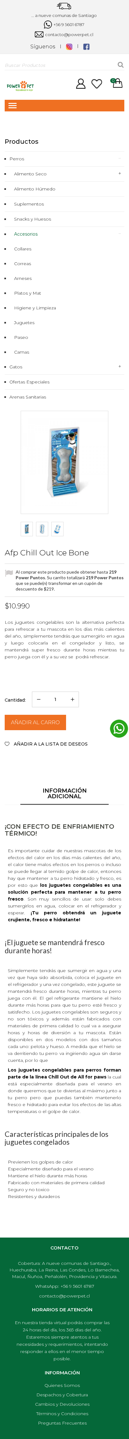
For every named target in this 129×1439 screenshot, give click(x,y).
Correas (22, 263)
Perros (16, 159)
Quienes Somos (62, 1385)
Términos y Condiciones (62, 1413)
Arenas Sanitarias (27, 397)
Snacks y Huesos (32, 219)
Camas (21, 352)
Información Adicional (65, 793)
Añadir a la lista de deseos (50, 744)
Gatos (15, 367)
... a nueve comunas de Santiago (64, 15)
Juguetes (24, 322)
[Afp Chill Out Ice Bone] (27, 529)
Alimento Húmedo (34, 189)
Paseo (21, 337)
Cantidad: (15, 700)
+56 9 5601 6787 (68, 24)
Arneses (23, 278)
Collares (22, 249)
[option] (27, 529)
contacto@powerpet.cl (68, 34)
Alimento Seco (30, 174)
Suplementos (29, 204)
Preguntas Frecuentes (62, 1423)
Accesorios (26, 234)
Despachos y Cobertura (62, 1395)
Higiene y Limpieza (35, 308)
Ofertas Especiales (29, 382)
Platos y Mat (27, 293)
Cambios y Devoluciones (62, 1404)
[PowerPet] (20, 85)
